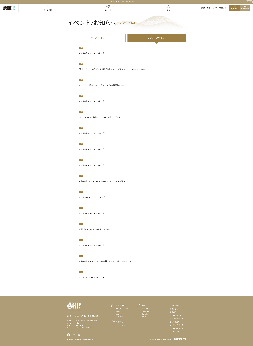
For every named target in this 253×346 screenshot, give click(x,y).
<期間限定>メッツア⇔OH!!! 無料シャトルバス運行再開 (102, 181)
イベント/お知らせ (219, 8)
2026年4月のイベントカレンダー (93, 197)
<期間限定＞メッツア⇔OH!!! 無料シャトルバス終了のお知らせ (105, 261)
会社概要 (70, 339)
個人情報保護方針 (88, 339)
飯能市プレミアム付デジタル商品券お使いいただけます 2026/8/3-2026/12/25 (112, 69)
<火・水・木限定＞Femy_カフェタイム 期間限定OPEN (102, 85)
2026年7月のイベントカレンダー (93, 133)
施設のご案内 (205, 8)
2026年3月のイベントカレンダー (92, 213)
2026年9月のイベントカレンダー (92, 53)
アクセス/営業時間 (234, 8)
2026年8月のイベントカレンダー (92, 101)
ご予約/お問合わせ (245, 8)
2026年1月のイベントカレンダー (92, 277)
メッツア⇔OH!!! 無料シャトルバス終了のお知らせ (100, 117)
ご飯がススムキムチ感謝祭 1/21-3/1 (94, 229)
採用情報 (78, 339)
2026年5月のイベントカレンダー (92, 165)
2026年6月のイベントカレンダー (92, 149)
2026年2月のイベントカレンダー (92, 245)
